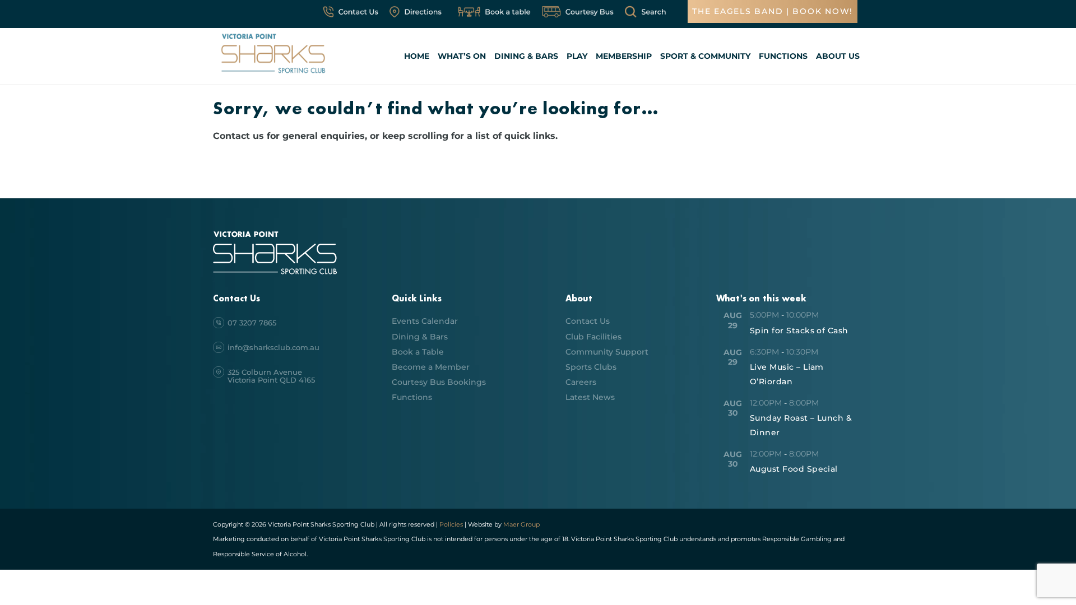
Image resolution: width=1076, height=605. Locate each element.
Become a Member (431, 367)
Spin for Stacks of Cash (799, 330)
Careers (580, 382)
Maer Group (521, 524)
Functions (783, 56)
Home (416, 56)
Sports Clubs (590, 367)
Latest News (590, 397)
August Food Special (794, 469)
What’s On (462, 56)
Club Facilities (593, 337)
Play (577, 56)
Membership (624, 56)
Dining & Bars (526, 56)
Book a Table (418, 352)
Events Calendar (425, 321)
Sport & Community (705, 56)
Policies (451, 524)
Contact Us (587, 321)
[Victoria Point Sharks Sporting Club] (273, 75)
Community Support (606, 352)
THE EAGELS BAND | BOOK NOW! (772, 11)
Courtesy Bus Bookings (439, 382)
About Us (838, 56)
